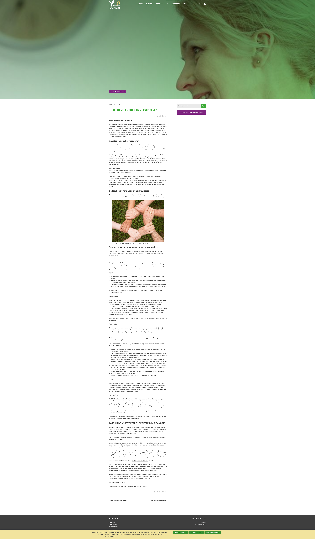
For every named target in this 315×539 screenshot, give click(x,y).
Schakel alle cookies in (181, 532)
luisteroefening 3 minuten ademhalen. (128, 391)
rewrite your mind (160, 318)
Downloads (186, 4)
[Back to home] (115, 6)
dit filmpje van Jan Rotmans (140, 461)
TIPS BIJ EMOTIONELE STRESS (158, 500)
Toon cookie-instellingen (196, 532)
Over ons (159, 4)
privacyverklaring (110, 536)
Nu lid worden (119, 91)
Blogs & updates (173, 4)
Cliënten (149, 4)
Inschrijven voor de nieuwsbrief (191, 112)
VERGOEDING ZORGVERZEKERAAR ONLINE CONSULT (118, 501)
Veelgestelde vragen (200, 524)
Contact (197, 4)
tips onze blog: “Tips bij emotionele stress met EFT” (133, 486)
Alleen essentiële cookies (212, 532)
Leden (140, 4)
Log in (205, 4)
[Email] (165, 116)
